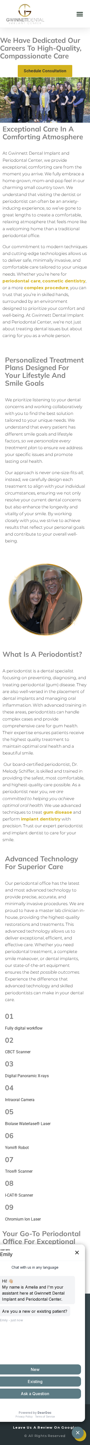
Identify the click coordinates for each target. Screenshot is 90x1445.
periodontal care (21, 280)
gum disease (57, 812)
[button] (79, 14)
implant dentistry (40, 819)
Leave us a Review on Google (45, 1427)
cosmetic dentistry (64, 280)
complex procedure (46, 287)
